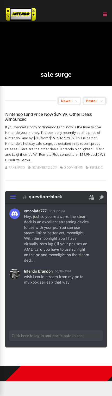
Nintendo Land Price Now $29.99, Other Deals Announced (48, 117)
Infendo (96, 167)
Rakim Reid (17, 167)
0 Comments (73, 167)
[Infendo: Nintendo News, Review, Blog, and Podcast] (20, 20)
